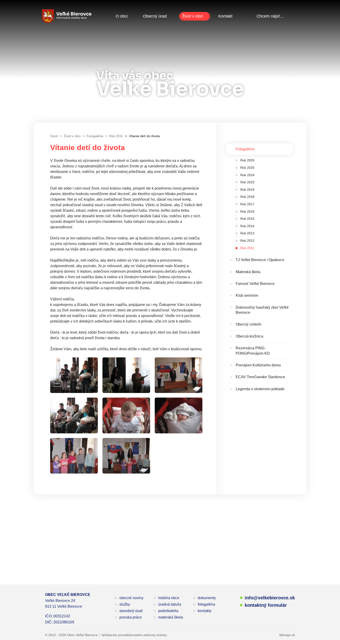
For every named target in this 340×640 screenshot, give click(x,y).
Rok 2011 (247, 248)
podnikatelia (168, 611)
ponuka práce (130, 617)
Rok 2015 (247, 218)
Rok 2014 (247, 226)
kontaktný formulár (266, 605)
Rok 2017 (247, 204)
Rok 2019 (247, 189)
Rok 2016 (247, 211)
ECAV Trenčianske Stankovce (260, 377)
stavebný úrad (130, 611)
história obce (168, 598)
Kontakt (225, 16)
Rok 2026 (247, 160)
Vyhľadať (291, 16)
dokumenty (207, 598)
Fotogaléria (245, 149)
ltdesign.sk (287, 635)
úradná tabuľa (169, 604)
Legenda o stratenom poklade (260, 389)
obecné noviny (131, 598)
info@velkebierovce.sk (270, 597)
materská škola (170, 617)
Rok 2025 (247, 167)
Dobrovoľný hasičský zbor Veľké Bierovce (262, 309)
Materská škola (248, 272)
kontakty (204, 611)
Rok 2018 (247, 197)
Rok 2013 (247, 233)
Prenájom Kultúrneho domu (258, 365)
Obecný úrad (155, 16)
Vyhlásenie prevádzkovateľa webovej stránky (134, 635)
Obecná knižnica (249, 336)
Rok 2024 (247, 175)
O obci (122, 16)
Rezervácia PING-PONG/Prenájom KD (253, 350)
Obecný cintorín (248, 324)
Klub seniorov (247, 295)
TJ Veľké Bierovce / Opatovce (260, 260)
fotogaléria (206, 604)
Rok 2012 (247, 240)
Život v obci (192, 16)
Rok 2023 (247, 182)
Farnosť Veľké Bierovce (255, 284)
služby (124, 604)
